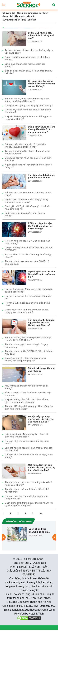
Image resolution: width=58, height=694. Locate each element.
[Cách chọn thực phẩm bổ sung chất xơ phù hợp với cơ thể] (15, 534)
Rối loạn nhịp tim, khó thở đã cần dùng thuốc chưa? (28, 193)
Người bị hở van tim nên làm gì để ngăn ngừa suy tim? (41, 274)
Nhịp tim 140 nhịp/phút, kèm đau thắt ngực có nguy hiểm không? (28, 117)
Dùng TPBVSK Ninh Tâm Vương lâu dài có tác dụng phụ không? (41, 129)
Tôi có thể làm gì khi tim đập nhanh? (41, 369)
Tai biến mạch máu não (22, 16)
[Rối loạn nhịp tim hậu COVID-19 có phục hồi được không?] (14, 229)
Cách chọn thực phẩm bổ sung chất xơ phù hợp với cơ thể (37, 530)
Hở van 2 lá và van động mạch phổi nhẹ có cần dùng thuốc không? (29, 290)
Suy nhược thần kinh (14, 19)
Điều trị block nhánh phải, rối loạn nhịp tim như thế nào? (28, 72)
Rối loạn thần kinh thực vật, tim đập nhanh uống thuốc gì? (26, 497)
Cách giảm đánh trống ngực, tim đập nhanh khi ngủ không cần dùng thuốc (29, 504)
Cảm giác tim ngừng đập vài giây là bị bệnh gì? (29, 105)
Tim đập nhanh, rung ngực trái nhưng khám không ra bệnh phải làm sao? (27, 99)
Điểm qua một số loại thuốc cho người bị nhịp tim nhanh (28, 393)
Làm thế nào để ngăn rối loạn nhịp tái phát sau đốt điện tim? (29, 449)
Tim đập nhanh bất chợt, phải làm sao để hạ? (41, 176)
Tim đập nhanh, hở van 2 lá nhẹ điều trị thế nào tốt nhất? (27, 490)
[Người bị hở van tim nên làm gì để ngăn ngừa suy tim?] (14, 277)
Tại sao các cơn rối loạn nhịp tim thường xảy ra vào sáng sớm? (29, 51)
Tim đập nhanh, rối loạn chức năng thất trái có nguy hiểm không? (28, 483)
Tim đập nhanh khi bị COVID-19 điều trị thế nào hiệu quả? (29, 352)
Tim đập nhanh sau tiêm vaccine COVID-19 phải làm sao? (27, 262)
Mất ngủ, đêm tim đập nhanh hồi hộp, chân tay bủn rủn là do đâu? (41, 467)
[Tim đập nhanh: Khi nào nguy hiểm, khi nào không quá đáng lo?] (14, 326)
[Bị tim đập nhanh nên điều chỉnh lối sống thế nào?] (14, 38)
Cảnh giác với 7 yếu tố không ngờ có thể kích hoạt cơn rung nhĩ (28, 207)
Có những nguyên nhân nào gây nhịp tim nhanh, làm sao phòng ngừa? (26, 359)
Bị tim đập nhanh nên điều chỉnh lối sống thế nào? (41, 35)
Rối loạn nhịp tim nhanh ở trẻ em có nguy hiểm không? (29, 455)
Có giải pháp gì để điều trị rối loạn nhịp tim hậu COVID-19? (29, 248)
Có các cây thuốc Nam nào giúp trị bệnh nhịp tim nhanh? (28, 111)
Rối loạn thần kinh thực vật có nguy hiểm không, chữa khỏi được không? (25, 145)
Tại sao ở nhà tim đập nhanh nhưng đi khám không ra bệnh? (27, 152)
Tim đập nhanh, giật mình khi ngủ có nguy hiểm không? (26, 345)
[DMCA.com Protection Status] (29, 617)
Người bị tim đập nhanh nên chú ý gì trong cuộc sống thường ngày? (26, 200)
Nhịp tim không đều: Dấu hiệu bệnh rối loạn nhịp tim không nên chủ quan (27, 400)
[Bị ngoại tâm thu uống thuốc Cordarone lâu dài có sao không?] (14, 87)
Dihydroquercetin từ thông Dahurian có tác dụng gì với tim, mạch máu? (26, 311)
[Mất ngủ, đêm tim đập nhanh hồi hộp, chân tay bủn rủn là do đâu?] (14, 471)
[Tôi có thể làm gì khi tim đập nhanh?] (14, 374)
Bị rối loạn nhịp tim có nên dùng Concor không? (25, 214)
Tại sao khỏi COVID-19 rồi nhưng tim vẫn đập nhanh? (28, 255)
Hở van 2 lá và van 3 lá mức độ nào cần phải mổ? (28, 297)
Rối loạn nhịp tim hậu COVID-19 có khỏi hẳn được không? (27, 242)
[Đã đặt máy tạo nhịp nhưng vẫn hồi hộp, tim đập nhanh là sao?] (14, 422)
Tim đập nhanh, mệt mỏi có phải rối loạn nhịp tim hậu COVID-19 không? (28, 338)
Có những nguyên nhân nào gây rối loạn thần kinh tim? (28, 159)
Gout (5, 16)
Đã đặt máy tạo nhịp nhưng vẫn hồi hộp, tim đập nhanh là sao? (41, 419)
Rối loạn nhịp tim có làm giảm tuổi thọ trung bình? (27, 442)
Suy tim (32, 19)
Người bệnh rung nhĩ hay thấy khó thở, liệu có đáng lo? (28, 166)
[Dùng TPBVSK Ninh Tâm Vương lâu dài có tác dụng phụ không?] (14, 132)
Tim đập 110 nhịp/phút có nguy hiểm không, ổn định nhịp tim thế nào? (29, 407)
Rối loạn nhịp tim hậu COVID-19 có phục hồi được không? (40, 226)
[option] (27, 534)
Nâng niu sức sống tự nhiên (32, 13)
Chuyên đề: (8, 13)
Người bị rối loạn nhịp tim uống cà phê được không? (27, 58)
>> (40, 513)
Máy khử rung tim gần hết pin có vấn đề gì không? (26, 387)
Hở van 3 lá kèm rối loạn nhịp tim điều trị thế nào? (27, 304)
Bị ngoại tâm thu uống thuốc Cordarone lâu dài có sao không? (41, 83)
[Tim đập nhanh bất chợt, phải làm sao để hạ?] (14, 181)
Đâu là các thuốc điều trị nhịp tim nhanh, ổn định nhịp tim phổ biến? (27, 435)
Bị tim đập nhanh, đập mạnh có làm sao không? (25, 65)
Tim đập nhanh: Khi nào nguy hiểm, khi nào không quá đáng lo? (41, 322)
